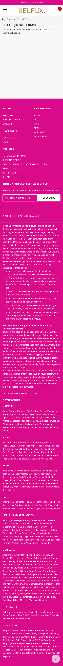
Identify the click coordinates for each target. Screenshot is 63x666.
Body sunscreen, (10, 477)
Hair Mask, (30, 502)
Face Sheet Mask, (49, 455)
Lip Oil (49, 459)
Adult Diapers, (40, 530)
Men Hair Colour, (36, 587)
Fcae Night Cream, (24, 449)
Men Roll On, (24, 615)
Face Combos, (9, 459)
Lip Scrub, (40, 459)
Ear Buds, (25, 487)
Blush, (15, 427)
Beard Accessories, (12, 574)
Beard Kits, (52, 568)
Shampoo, (7, 502)
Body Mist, (40, 612)
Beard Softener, (26, 564)
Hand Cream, (52, 480)
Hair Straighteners (51, 508)
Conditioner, (18, 502)
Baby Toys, (8, 643)
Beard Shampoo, (29, 574)
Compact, (37, 421)
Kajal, (5, 411)
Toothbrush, (28, 480)
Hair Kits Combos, (11, 590)
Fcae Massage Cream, (30, 452)
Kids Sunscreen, (25, 650)
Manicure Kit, (46, 483)
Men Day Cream (15, 584)
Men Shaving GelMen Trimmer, (17, 561)
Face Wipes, (31, 446)
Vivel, (21, 393)
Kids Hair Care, (10, 650)
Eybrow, (43, 411)
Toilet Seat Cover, (27, 540)
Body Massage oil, (24, 474)
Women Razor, (19, 543)
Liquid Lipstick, (42, 414)
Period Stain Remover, (23, 530)
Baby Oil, (30, 630)
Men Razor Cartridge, (50, 558)
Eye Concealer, (19, 414)
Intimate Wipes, (52, 487)
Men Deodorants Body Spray (16, 618)
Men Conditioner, (47, 584)
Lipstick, (31, 414)
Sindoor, (23, 427)
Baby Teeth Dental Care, (42, 637)
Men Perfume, (38, 615)
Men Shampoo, (31, 584)
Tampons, (14, 523)
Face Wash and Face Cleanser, (17, 442)
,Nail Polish (32, 427)
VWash (33, 393)
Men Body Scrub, (34, 594)
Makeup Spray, (32, 424)
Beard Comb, (23, 568)
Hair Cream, (41, 502)
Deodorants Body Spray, (23, 612)
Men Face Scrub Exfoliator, (22, 581)
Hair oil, (51, 502)
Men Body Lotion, (11, 597)
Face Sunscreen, (11, 452)
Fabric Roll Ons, (10, 615)
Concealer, (15, 421)
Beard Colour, (49, 571)
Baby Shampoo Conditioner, (45, 633)
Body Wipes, (14, 487)
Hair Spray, (49, 505)
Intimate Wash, (37, 487)
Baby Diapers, (22, 640)
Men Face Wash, (22, 577)
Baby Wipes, (25, 637)
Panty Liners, (31, 520)
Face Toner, (38, 442)
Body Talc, (24, 477)
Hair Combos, (16, 505)
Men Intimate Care (28, 597)
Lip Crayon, (35, 418)
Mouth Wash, (16, 480)
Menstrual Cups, (32, 527)
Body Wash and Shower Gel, (27, 471)
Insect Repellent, (10, 540)
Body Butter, (39, 474)
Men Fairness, (42, 581)
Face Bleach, (35, 455)
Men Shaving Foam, (30, 555)
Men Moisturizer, (46, 574)
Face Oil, (38, 449)
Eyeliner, (13, 411)
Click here (45, 29)
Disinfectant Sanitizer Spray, (23, 533)
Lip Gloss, (15, 418)
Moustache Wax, (38, 568)
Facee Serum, (49, 449)
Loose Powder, (49, 421)
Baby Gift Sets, (36, 640)
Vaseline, (14, 393)
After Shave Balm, (30, 558)
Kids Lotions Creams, (49, 646)
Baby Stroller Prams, (23, 643)
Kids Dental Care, (42, 650)
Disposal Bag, (16, 536)
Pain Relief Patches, (29, 523)
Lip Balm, (45, 418)
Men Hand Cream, (51, 594)
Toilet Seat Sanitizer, (46, 540)
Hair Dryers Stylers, (33, 508)
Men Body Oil (41, 600)
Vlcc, (27, 393)
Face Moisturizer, (46, 446)
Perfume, (50, 612)
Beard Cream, (21, 571)
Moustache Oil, (10, 568)
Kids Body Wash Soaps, (27, 646)
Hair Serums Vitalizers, (31, 590)
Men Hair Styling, (19, 587)
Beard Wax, (52, 564)
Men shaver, (16, 558)
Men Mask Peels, (38, 577)
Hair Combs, (17, 508)
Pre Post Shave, (40, 561)
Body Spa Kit (9, 490)
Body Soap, (8, 471)
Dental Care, (13, 600)
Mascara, (21, 411)
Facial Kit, (46, 452)
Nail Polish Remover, (49, 427)
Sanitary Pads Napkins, (14, 520)
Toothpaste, (40, 480)
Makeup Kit (8, 431)
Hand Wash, (21, 483)
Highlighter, (19, 424)
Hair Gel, (38, 505)
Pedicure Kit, (33, 483)
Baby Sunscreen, (11, 637)
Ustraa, (6, 393)
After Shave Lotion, (12, 555)
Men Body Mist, (52, 615)
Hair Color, (29, 505)
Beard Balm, (8, 571)
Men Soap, (48, 590)
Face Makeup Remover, (14, 446)
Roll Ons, (7, 612)
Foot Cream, (8, 483)
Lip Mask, (30, 459)
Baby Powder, (25, 633)
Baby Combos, (51, 640)
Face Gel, (23, 455)
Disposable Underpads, (34, 536)
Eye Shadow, (33, 411)
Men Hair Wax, (27, 600)
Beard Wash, (41, 564)
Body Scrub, (51, 474)
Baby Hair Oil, (41, 630)
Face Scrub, (50, 442)
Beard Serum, (35, 571)
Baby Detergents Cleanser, (33, 653)
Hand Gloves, (52, 536)
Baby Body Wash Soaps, (14, 630)
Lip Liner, (25, 418)
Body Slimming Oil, (38, 477)
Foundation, (26, 421)
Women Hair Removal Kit (38, 543)
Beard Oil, (14, 564)
